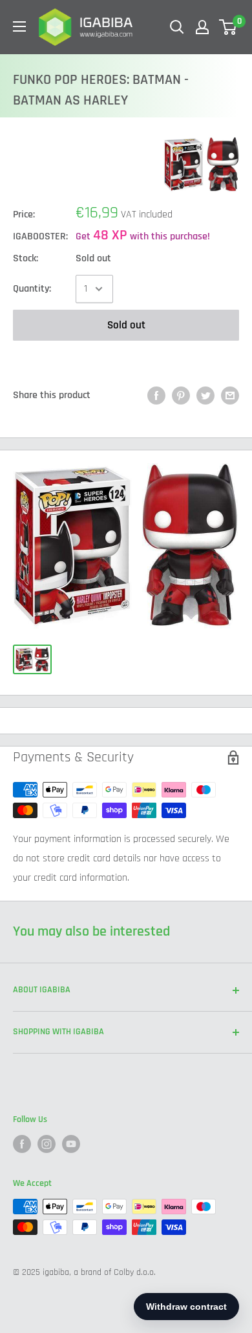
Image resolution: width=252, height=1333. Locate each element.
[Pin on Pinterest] (181, 395)
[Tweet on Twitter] (205, 395)
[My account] (202, 27)
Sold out (126, 325)
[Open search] (177, 27)
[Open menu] (19, 26)
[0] (228, 27)
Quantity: (32, 289)
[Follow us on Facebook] (22, 1144)
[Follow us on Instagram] (46, 1144)
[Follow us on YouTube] (71, 1144)
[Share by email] (230, 395)
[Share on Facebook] (156, 395)
